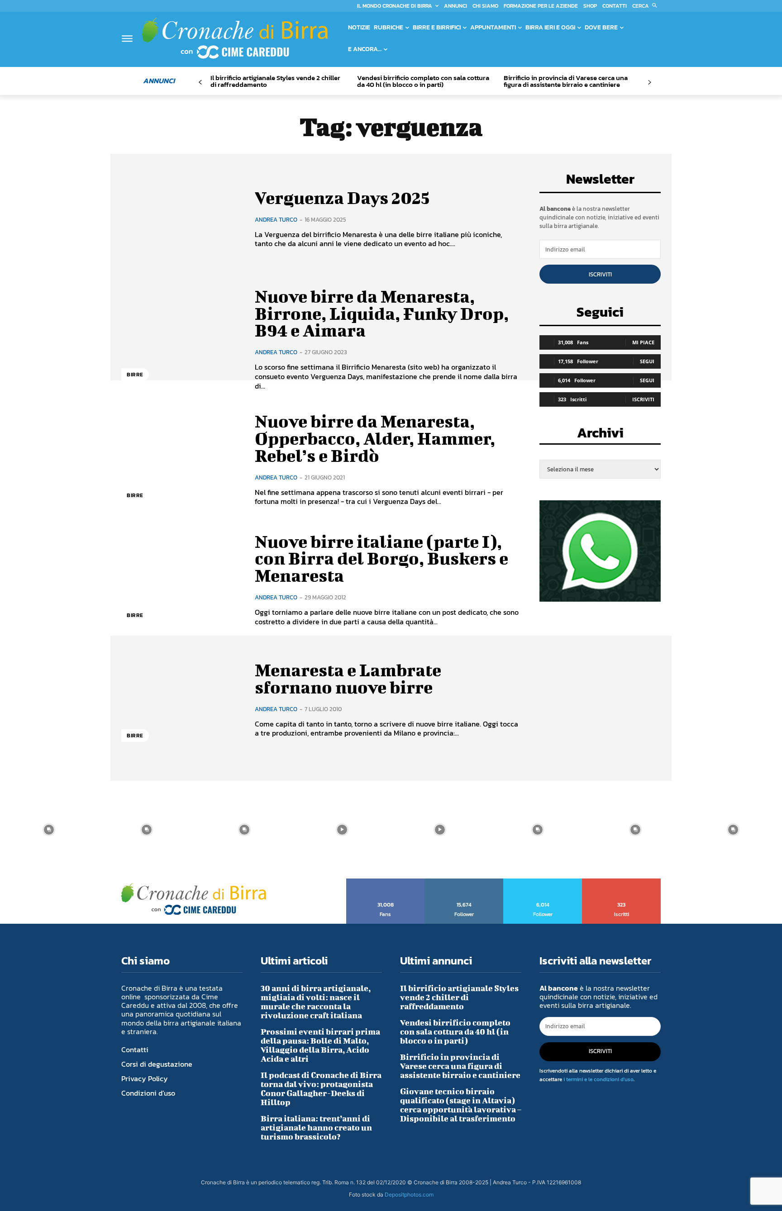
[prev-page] (200, 82)
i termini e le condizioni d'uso (598, 1079)
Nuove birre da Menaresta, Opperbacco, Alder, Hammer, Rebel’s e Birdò (375, 438)
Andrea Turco (276, 219)
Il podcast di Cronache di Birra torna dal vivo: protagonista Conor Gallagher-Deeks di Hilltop (321, 1088)
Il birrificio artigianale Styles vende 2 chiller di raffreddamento (275, 81)
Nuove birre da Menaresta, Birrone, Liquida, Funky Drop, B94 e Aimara (382, 313)
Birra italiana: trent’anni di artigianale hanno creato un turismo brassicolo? (316, 1127)
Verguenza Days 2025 (342, 198)
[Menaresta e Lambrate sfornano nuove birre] (181, 699)
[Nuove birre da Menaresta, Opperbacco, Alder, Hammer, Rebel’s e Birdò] (181, 460)
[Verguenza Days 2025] (181, 219)
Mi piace (643, 342)
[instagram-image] (49, 830)
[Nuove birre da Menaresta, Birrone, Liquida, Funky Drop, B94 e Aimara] (181, 339)
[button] (646, 6)
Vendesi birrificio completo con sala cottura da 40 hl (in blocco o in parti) (423, 81)
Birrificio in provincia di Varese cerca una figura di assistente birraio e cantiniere (566, 81)
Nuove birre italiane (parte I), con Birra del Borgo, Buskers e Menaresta (381, 559)
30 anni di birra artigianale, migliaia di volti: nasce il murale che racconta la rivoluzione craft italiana (316, 1001)
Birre (135, 374)
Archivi (600, 435)
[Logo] (235, 38)
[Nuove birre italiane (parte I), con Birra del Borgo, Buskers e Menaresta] (181, 580)
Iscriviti (600, 274)
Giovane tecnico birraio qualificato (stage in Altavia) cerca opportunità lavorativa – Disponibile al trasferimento (460, 1105)
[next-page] (649, 82)
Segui (647, 361)
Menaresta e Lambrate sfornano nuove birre (348, 678)
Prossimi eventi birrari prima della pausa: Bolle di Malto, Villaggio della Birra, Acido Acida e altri (320, 1045)
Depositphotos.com (409, 1194)
